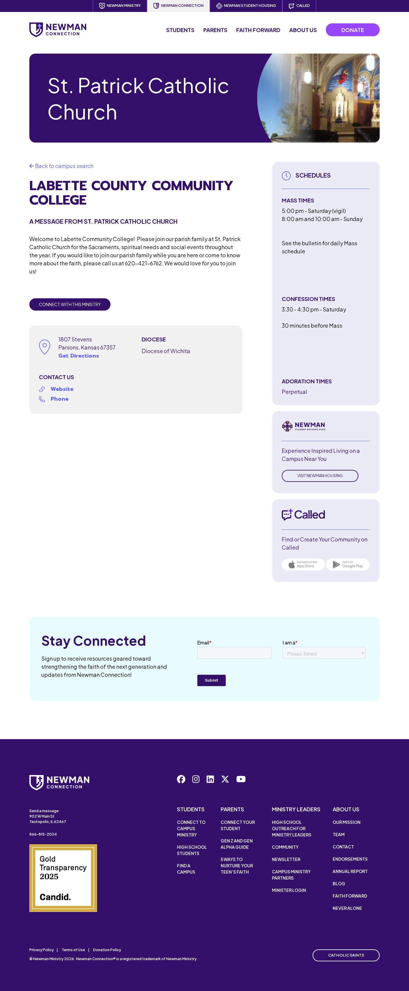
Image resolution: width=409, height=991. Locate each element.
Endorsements (350, 859)
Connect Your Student (238, 825)
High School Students (192, 850)
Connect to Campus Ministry (191, 828)
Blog (339, 883)
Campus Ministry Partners (291, 874)
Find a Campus (186, 868)
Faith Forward (258, 29)
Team (339, 834)
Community (285, 847)
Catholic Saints (346, 955)
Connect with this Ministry (70, 304)
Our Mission (346, 822)
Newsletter (286, 859)
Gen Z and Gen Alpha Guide (237, 844)
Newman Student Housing (250, 5)
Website (62, 389)
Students (180, 29)
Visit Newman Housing (320, 475)
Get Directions (78, 356)
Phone (60, 399)
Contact (343, 846)
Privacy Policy (41, 950)
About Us (303, 29)
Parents (215, 29)
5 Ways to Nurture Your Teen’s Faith (237, 865)
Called (303, 5)
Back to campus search (63, 165)
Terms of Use (73, 950)
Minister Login (289, 890)
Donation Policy (107, 950)
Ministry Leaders (296, 809)
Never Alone (347, 908)
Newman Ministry (124, 5)
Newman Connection (182, 5)
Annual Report (350, 871)
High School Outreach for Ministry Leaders (291, 828)
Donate (352, 29)
